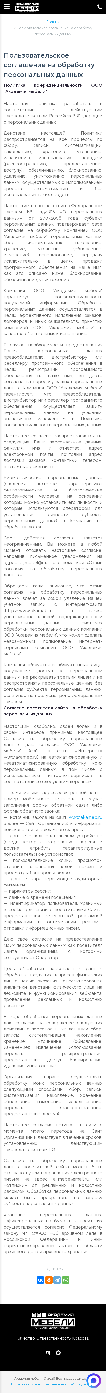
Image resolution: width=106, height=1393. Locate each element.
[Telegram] (57, 1280)
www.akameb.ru (85, 817)
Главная (53, 22)
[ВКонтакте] (40, 1280)
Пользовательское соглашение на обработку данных (53, 1384)
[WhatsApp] (65, 1280)
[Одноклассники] (49, 1280)
